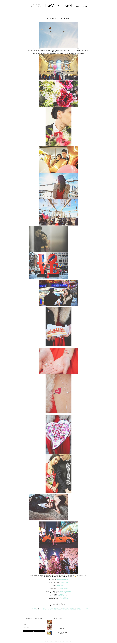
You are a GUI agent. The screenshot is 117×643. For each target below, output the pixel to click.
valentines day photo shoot (70, 609)
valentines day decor (59, 609)
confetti (69, 608)
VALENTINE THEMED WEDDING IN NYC (58, 18)
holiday (45, 608)
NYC (74, 608)
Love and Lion (58, 5)
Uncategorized (54, 608)
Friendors (52, 48)
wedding (79, 609)
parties (49, 608)
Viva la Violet (69, 641)
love (72, 608)
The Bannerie (43, 609)
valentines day (49, 609)
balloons (64, 608)
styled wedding (79, 608)
